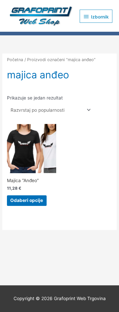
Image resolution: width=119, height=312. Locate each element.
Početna (15, 59)
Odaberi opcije (26, 200)
